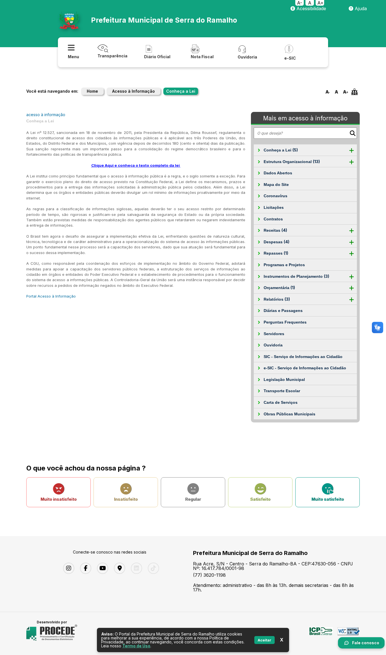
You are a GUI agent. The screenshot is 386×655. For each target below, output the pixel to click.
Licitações (274, 207)
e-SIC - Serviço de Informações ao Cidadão (305, 368)
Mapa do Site (276, 184)
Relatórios (277, 299)
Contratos (273, 219)
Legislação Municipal (284, 379)
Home (92, 91)
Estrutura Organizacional (292, 161)
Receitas (275, 230)
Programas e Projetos (284, 265)
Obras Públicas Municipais (289, 414)
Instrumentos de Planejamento (296, 276)
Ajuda (360, 8)
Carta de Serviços (281, 402)
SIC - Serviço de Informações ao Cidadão (303, 356)
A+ (320, 3)
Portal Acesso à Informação (51, 296)
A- (299, 3)
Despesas (276, 241)
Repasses (276, 253)
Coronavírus (275, 196)
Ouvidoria (273, 345)
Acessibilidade (310, 8)
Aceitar (264, 640)
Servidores (274, 333)
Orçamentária (279, 287)
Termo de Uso (136, 645)
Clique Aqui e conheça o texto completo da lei (135, 165)
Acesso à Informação (133, 91)
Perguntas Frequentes (285, 322)
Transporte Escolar (282, 391)
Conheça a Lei (281, 150)
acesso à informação (45, 114)
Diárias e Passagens (283, 310)
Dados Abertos (278, 173)
